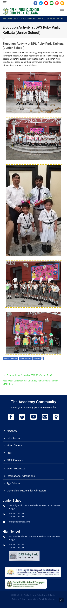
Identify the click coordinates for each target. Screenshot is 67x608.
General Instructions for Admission (26, 490)
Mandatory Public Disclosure (41, 599)
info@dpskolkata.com (19, 521)
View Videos (25, 358)
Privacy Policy (18, 599)
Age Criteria (13, 483)
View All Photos (10, 358)
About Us (12, 430)
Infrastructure (14, 438)
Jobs (9, 452)
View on (37, 358)
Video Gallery (14, 445)
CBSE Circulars (15, 460)
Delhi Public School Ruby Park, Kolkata (36, 594)
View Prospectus (16, 468)
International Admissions (21, 475)
